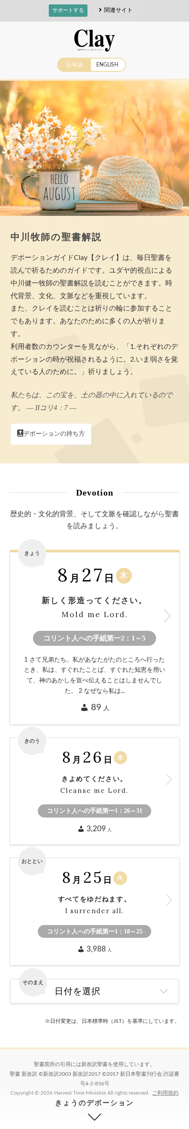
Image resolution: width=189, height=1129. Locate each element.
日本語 (74, 64)
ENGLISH (107, 64)
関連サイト (118, 10)
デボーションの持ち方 (54, 434)
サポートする (68, 10)
